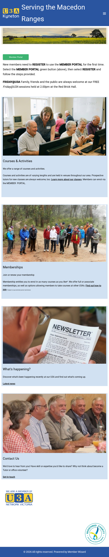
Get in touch (9, 477)
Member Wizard (77, 551)
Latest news (9, 383)
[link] (11, 13)
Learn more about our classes (66, 179)
